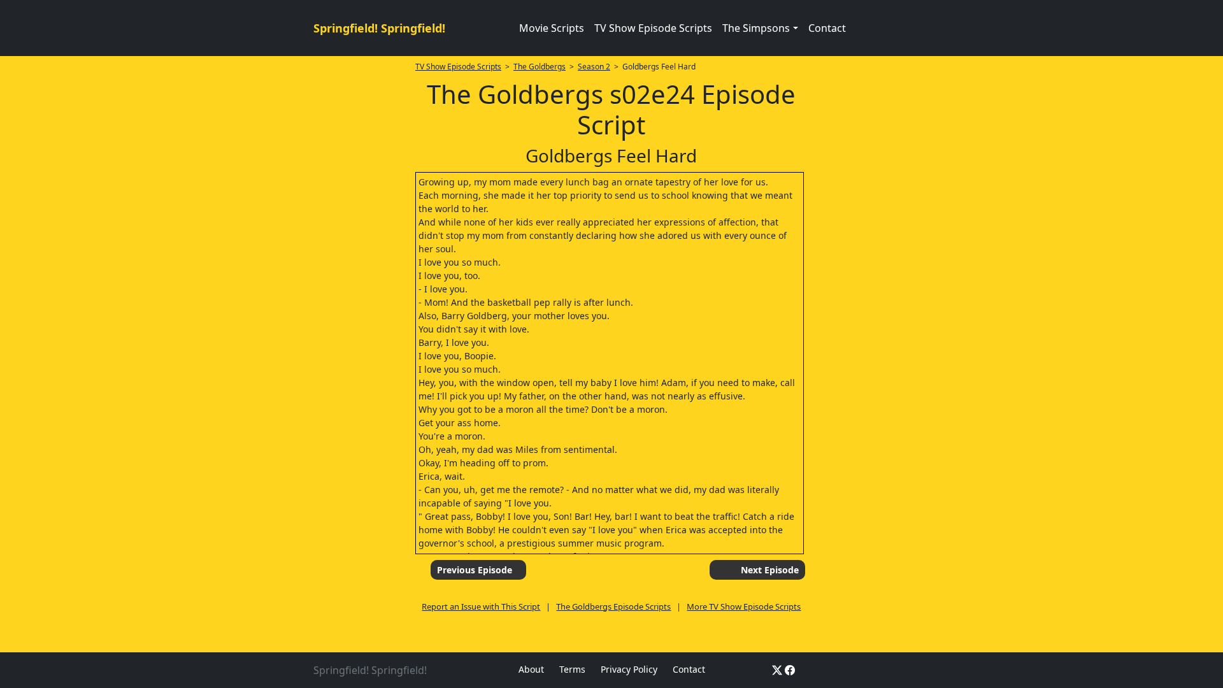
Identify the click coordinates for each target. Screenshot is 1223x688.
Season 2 (594, 66)
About (531, 669)
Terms (572, 669)
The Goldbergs (539, 66)
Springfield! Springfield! (379, 28)
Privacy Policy (629, 669)
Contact (827, 28)
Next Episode (770, 570)
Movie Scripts (551, 28)
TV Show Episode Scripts (653, 28)
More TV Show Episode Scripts (744, 606)
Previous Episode (474, 570)
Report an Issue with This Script (481, 606)
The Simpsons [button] (756, 28)
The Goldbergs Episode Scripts (613, 606)
